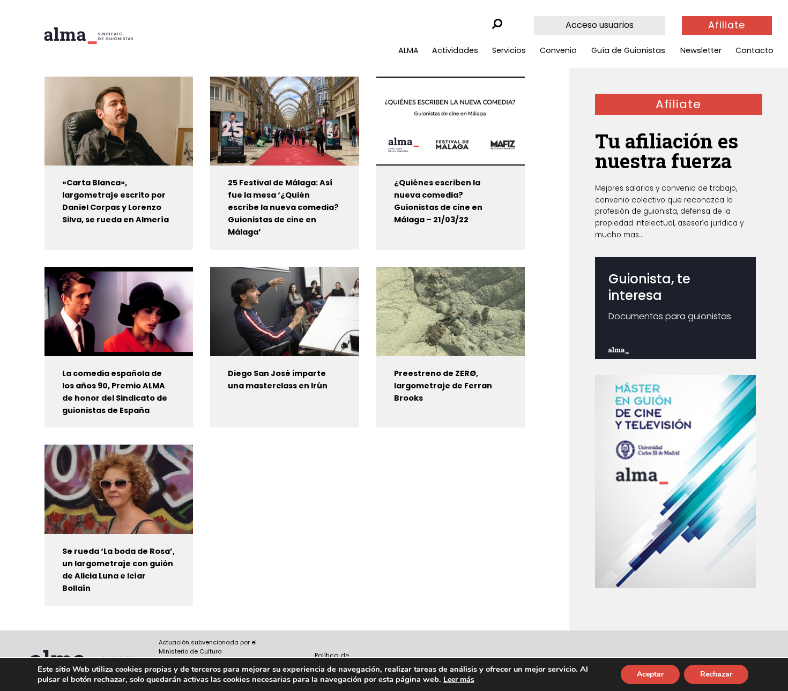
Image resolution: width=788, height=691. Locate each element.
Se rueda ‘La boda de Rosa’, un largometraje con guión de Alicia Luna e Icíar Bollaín (118, 570)
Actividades (455, 50)
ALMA (408, 50)
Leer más (458, 679)
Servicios (509, 50)
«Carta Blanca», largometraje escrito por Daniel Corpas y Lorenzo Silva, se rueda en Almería (115, 201)
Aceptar (650, 674)
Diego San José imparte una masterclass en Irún (278, 379)
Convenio (558, 50)
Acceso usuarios (600, 25)
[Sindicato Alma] (88, 35)
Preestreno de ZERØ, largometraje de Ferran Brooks (443, 385)
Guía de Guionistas (628, 50)
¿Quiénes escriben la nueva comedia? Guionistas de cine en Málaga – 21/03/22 (438, 201)
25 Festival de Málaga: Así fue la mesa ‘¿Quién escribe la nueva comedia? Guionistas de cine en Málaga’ (283, 207)
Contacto (754, 50)
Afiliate (726, 25)
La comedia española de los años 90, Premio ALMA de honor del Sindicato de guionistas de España (114, 392)
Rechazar (716, 674)
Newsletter (701, 50)
